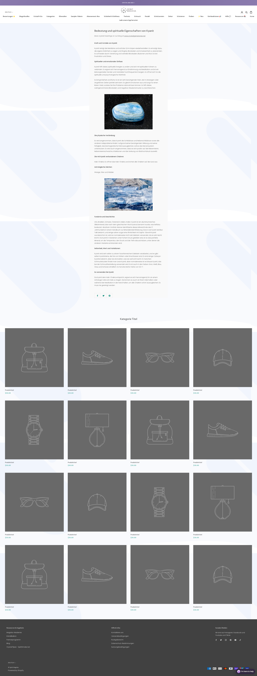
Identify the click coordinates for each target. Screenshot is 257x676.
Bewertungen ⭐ (9, 16)
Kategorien (51, 16)
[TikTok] (240, 640)
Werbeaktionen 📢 (214, 16)
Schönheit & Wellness (111, 16)
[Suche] (246, 12)
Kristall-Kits (38, 16)
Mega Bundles (24, 16)
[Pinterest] (230, 640)
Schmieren (181, 16)
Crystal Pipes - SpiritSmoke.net (18, 647)
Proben (191, 16)
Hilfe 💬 (228, 16)
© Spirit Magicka (13, 667)
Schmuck (137, 16)
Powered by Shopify (16, 670)
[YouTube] (235, 640)
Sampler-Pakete (77, 16)
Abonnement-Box (93, 16)
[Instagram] (226, 640)
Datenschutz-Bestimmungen (122, 643)
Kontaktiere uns (117, 632)
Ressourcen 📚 (240, 16)
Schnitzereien (159, 16)
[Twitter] (221, 640)
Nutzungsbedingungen (120, 647)
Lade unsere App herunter (128, 20)
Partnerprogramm (14, 640)
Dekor (170, 16)
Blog (8, 643)
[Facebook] (216, 640)
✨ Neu (200, 16)
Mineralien (63, 16)
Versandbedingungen (120, 636)
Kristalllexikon (11, 636)
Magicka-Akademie (14, 632)
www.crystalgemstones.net (134, 36)
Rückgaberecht (117, 640)
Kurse (252, 16)
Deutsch (8, 12)
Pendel (147, 16)
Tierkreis (127, 16)
